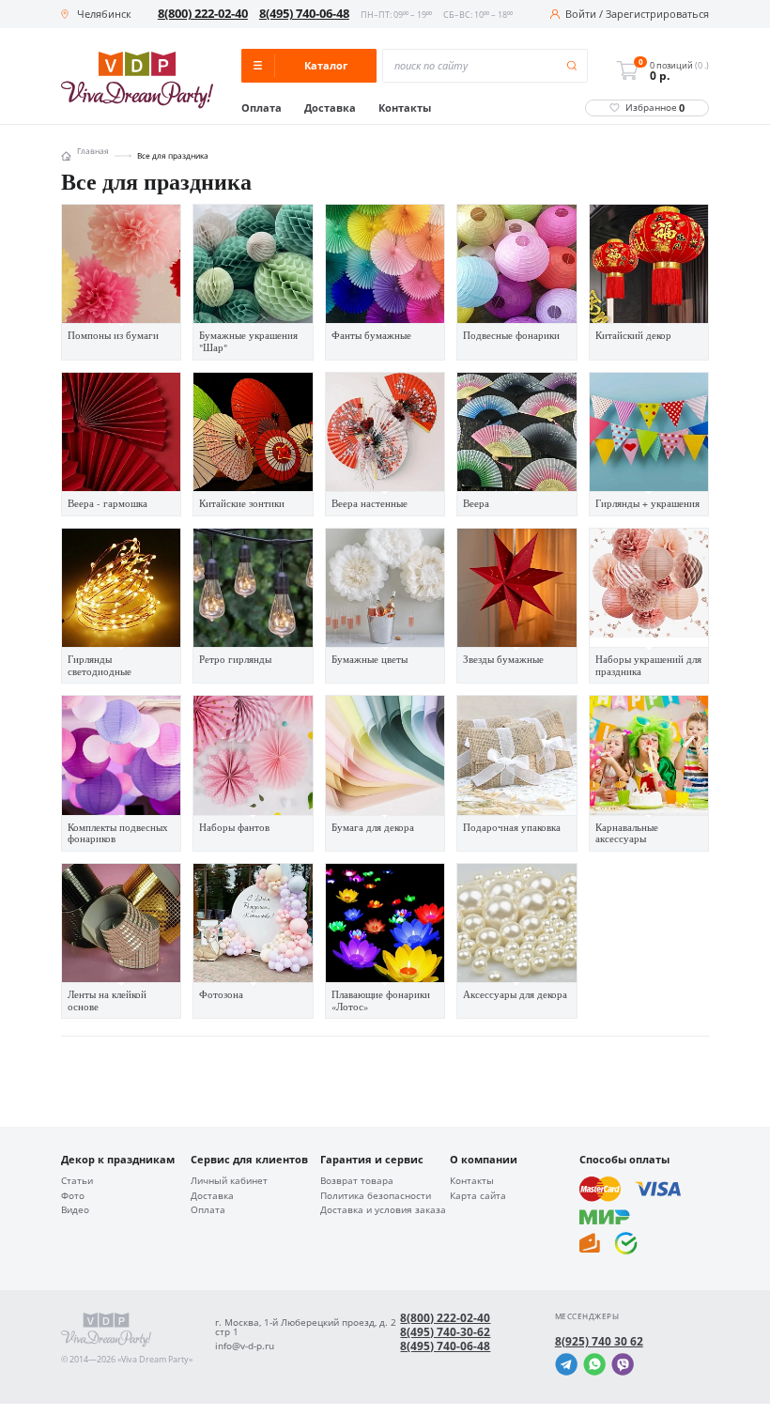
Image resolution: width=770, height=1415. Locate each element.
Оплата (261, 108)
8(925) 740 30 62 (599, 1341)
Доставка (330, 108)
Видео (75, 1210)
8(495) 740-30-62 (445, 1332)
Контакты (404, 108)
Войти (580, 14)
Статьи (77, 1181)
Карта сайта (478, 1196)
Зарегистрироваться (657, 14)
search (572, 66)
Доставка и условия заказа (383, 1210)
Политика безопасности (375, 1196)
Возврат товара (356, 1181)
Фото (73, 1196)
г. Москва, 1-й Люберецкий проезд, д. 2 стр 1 (305, 1327)
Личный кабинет (229, 1181)
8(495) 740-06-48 (304, 14)
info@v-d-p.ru (244, 1346)
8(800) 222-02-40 (203, 14)
